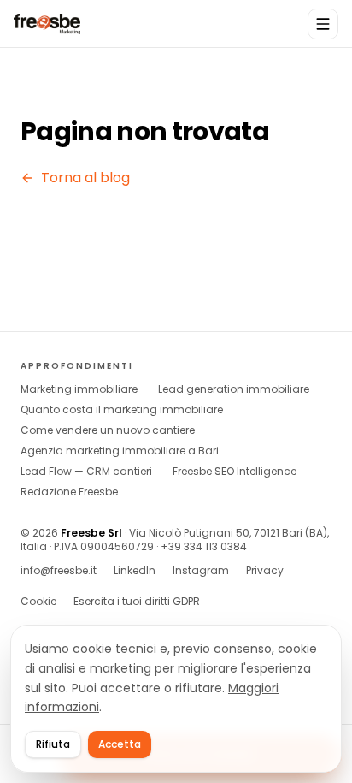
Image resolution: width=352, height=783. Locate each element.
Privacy (265, 571)
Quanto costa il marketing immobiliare (122, 410)
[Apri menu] (323, 24)
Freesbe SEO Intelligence (234, 471)
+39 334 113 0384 (204, 546)
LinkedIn (134, 571)
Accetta (119, 744)
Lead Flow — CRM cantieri (86, 471)
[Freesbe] (47, 24)
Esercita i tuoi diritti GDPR (136, 601)
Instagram (201, 571)
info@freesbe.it (59, 571)
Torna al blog (85, 177)
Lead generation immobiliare (233, 389)
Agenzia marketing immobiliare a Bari (120, 451)
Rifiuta (53, 744)
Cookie (38, 601)
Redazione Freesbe (69, 492)
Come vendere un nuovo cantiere (108, 430)
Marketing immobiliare (79, 389)
